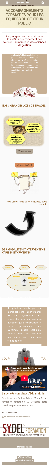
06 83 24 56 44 (25, 457)
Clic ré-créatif (26, 165)
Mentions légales (24, 447)
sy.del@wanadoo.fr (25, 460)
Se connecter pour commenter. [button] (17, 417)
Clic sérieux (26, 151)
